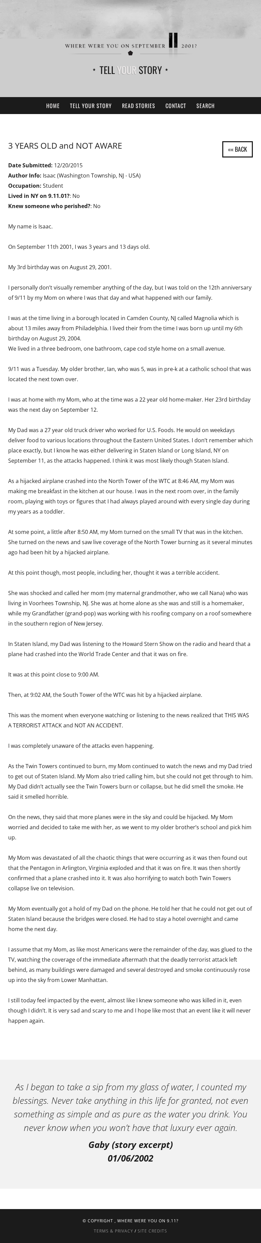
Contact (176, 105)
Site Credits (152, 1231)
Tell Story (131, 70)
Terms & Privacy (113, 1231)
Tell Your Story (91, 105)
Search (205, 105)
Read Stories (138, 105)
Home (53, 105)
